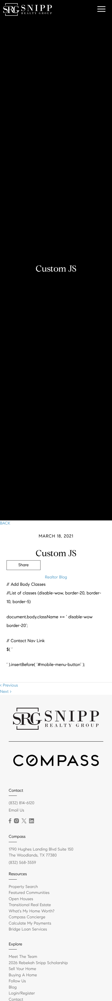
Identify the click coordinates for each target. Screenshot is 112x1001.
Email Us (16, 810)
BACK (5, 523)
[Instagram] (16, 821)
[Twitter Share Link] (23, 580)
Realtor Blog (56, 577)
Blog (13, 987)
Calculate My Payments (30, 923)
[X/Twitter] (23, 821)
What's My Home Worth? (31, 911)
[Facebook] (10, 821)
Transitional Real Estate (30, 905)
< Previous (9, 685)
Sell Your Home (22, 969)
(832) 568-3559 (22, 862)
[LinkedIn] (31, 821)
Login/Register (22, 993)
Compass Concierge (27, 917)
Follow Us (17, 981)
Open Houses (21, 899)
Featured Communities (29, 892)
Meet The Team (23, 956)
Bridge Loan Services (28, 929)
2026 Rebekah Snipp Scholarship (38, 963)
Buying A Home (23, 975)
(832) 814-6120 (22, 803)
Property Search (23, 886)
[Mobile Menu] (100, 9)
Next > (5, 691)
